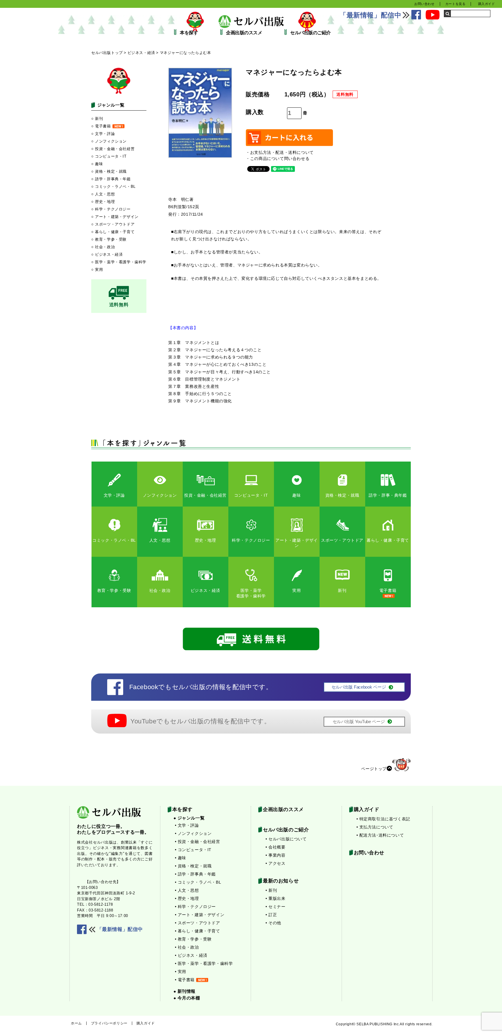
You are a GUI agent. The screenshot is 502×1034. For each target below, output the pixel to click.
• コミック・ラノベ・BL (198, 882)
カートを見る (455, 4)
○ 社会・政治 (103, 247)
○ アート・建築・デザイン (115, 217)
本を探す (189, 32)
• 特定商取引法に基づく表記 (383, 819)
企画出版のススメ (244, 32)
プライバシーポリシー (109, 1023)
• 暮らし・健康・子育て (197, 931)
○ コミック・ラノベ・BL (113, 186)
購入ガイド (486, 4)
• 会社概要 (276, 847)
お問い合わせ (424, 4)
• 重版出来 (276, 898)
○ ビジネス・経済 (107, 254)
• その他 (273, 922)
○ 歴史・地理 (103, 201)
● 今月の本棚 (186, 997)
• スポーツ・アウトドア (197, 922)
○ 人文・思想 (103, 194)
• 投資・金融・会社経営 (197, 841)
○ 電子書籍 (101, 126)
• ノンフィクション (193, 833)
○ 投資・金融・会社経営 (113, 149)
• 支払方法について (374, 827)
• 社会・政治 (187, 947)
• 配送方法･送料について (380, 835)
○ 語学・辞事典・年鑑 (111, 179)
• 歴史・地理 (187, 898)
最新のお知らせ (281, 880)
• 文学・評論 (187, 825)
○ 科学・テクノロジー (111, 209)
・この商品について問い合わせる (277, 158)
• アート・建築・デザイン (200, 914)
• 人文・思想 (187, 890)
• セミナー (276, 906)
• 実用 (180, 971)
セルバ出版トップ (107, 53)
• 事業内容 (276, 855)
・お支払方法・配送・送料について (280, 152)
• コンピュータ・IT (193, 849)
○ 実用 (97, 269)
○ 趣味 (97, 164)
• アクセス (276, 863)
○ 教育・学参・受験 (109, 239)
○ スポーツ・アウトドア (113, 224)
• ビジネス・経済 (191, 955)
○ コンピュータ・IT (109, 156)
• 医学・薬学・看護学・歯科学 (204, 963)
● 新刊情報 (184, 991)
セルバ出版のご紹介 (310, 32)
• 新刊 (271, 890)
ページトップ (374, 768)
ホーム (76, 1023)
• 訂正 (271, 914)
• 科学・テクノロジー (195, 906)
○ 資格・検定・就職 (109, 171)
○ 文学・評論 (103, 133)
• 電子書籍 (185, 979)
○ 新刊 (97, 118)
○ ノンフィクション (109, 141)
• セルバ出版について (286, 839)
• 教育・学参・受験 (193, 939)
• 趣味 (180, 857)
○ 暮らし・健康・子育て (113, 232)
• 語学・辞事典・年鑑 (195, 874)
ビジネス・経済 (141, 53)
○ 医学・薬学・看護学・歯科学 (118, 262)
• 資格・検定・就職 (193, 866)
